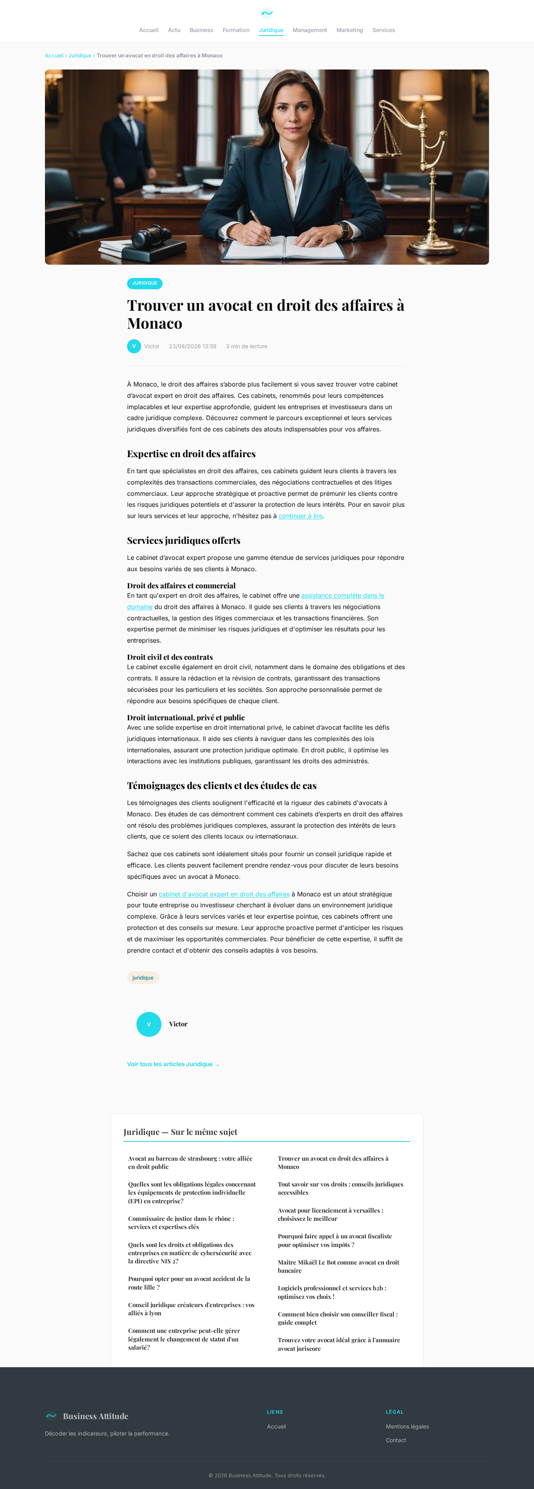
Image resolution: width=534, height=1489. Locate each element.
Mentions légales (407, 1426)
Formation (236, 30)
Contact (396, 1440)
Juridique (271, 30)
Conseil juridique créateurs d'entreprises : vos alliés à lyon (191, 1309)
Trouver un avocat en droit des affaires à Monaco (333, 1162)
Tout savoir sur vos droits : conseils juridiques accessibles (340, 1188)
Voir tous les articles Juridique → (173, 1064)
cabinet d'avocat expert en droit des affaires (224, 894)
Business (201, 30)
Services (384, 30)
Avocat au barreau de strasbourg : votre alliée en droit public (190, 1162)
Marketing (350, 30)
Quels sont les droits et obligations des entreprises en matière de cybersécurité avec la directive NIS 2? (189, 1253)
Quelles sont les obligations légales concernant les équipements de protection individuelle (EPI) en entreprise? (192, 1192)
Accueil (149, 30)
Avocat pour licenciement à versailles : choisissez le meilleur (330, 1214)
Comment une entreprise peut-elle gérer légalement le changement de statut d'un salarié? (184, 1339)
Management (310, 30)
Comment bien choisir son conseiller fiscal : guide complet (338, 1318)
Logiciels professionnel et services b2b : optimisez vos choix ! (332, 1292)
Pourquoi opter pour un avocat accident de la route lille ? (189, 1283)
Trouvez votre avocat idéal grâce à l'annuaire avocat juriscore (339, 1344)
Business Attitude (95, 1415)
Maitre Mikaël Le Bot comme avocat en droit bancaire (338, 1266)
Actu (174, 30)
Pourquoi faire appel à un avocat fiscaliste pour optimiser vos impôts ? (335, 1240)
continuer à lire (301, 516)
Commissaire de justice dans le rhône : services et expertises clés (181, 1223)
